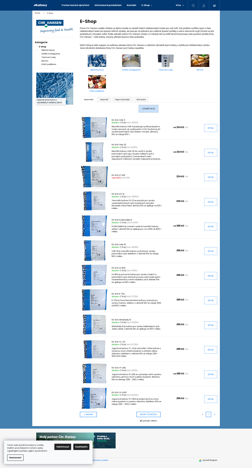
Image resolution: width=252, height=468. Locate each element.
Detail (211, 128)
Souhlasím (81, 446)
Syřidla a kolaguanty (51, 53)
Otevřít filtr (148, 108)
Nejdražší (104, 99)
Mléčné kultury (48, 50)
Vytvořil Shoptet (210, 460)
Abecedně (141, 99)
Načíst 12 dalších (148, 414)
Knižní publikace (49, 64)
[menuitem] (75, 5)
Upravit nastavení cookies (96, 460)
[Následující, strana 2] (208, 414)
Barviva (45, 61)
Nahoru (89, 414)
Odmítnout (62, 446)
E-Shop (42, 46)
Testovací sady (49, 57)
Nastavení (15, 457)
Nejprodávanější (122, 99)
